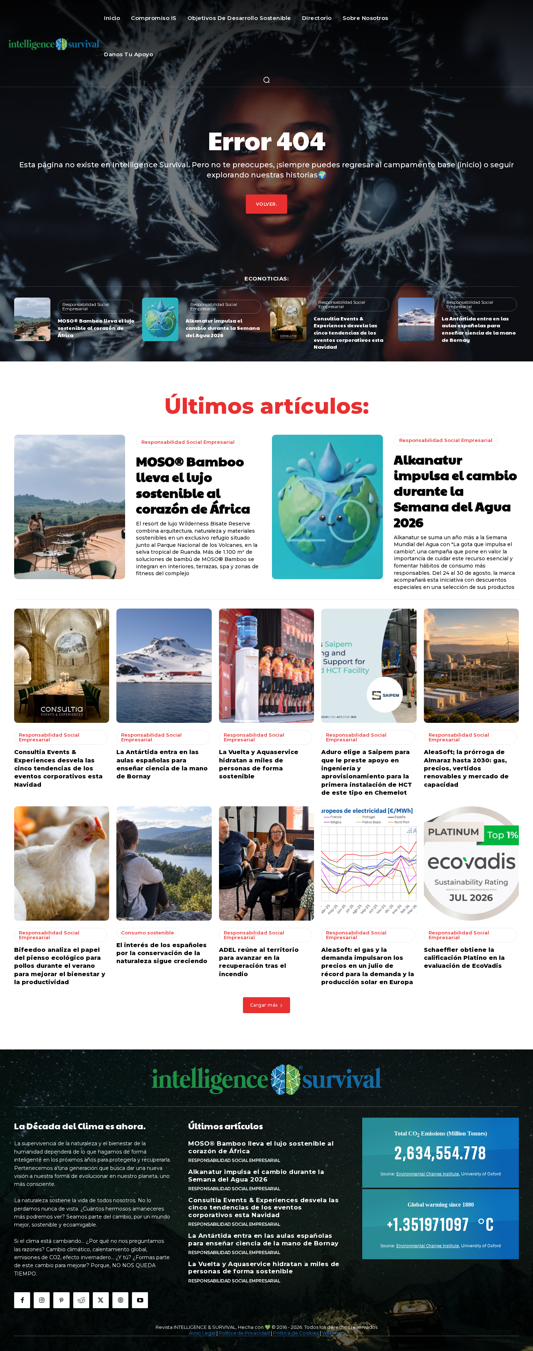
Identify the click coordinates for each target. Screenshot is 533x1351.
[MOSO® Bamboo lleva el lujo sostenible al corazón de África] (32, 319)
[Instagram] (42, 1300)
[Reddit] (81, 1300)
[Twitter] (101, 1300)
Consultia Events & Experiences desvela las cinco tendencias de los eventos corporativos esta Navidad (348, 332)
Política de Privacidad (244, 1333)
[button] (266, 80)
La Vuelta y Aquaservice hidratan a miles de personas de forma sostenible (263, 1267)
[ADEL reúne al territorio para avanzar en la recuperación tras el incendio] (266, 863)
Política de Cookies (296, 1333)
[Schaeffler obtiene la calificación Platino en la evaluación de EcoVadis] (471, 863)
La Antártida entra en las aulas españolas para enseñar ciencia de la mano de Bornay (479, 329)
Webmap (333, 1333)
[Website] (120, 1300)
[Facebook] (22, 1300)
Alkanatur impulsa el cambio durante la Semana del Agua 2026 (223, 327)
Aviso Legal (202, 1333)
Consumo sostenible (147, 933)
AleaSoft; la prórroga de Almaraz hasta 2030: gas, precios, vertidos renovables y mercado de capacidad (466, 768)
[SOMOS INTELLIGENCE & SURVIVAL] (53, 43)
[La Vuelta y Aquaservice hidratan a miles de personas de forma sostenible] (266, 666)
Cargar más (264, 1005)
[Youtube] (140, 1300)
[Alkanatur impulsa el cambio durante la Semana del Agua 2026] (160, 319)
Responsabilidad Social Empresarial (85, 306)
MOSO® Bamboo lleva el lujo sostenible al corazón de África (96, 327)
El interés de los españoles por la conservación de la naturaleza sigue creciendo (161, 953)
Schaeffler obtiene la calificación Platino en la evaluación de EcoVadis (464, 958)
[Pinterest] (61, 1300)
